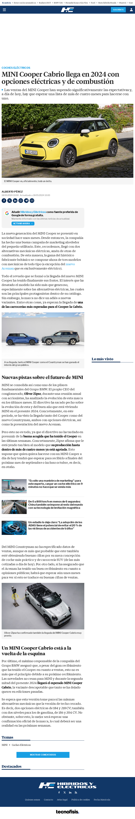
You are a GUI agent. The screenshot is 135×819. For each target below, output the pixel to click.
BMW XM (58, 3)
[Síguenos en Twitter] (65, 792)
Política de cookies (80, 799)
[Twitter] (9, 200)
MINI (4, 745)
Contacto (48, 799)
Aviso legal (62, 799)
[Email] (32, 200)
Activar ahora (21, 223)
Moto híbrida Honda (107, 3)
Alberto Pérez (12, 191)
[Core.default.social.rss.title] (76, 792)
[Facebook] (4, 200)
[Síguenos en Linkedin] (70, 792)
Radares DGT (45, 3)
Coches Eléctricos (16, 67)
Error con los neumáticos (25, 3)
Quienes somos (32, 799)
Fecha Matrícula (102, 799)
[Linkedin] (15, 200)
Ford (93, 3)
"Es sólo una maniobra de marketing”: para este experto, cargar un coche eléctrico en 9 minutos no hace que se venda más (55, 484)
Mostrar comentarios (43, 755)
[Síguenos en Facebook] (59, 792)
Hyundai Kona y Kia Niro (77, 3)
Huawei (122, 3)
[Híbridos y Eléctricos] (67, 785)
